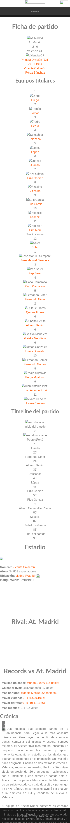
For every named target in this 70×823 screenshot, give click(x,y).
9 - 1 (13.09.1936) (34, 697)
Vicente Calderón (35, 68)
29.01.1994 (35, 64)
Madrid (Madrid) (25, 575)
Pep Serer (35, 273)
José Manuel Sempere (35, 260)
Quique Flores (35, 312)
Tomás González (35, 351)
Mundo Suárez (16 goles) (43, 682)
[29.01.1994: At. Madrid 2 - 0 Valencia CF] (3, 729)
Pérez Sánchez (35, 72)
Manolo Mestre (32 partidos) (39, 692)
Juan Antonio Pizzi (35, 390)
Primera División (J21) (35, 59)
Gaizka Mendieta (35, 338)
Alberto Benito (35, 325)
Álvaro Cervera (35, 403)
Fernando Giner (35, 299)
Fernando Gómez (35, 364)
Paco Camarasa (35, 286)
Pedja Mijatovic (35, 377)
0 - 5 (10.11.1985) (33, 702)
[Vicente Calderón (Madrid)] (1, 558)
